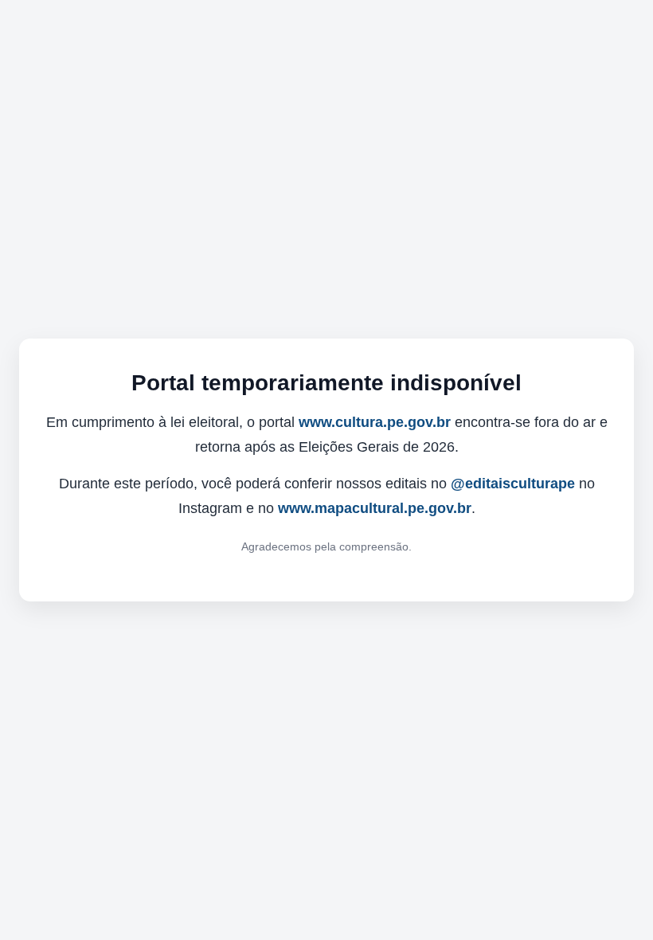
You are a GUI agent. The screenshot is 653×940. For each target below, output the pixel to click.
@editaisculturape (513, 484)
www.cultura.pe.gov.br (375, 422)
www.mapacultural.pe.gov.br (374, 508)
